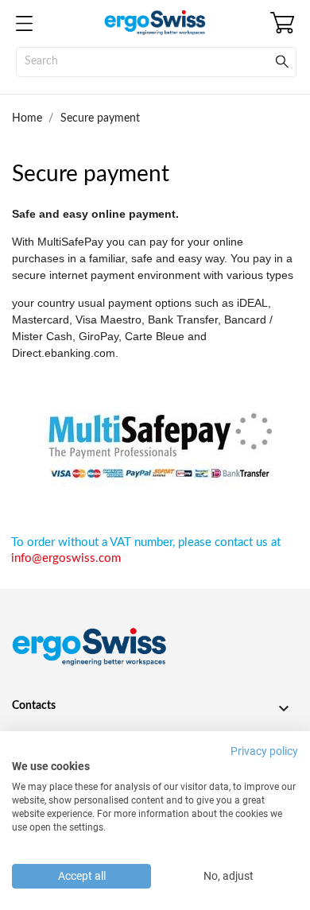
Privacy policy (264, 751)
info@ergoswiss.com (66, 558)
